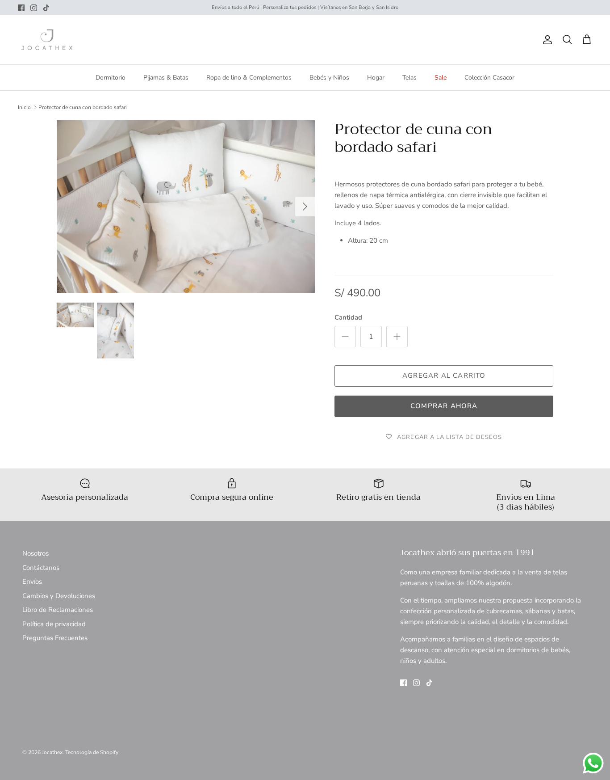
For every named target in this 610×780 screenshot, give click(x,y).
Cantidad (348, 317)
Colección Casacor (489, 77)
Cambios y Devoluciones (58, 595)
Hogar (375, 77)
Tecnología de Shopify (91, 752)
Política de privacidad (54, 624)
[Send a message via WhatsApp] (593, 763)
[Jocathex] (47, 39)
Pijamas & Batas (165, 77)
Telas (409, 77)
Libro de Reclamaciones (57, 609)
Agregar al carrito (444, 375)
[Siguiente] (305, 206)
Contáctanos (40, 567)
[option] (186, 206)
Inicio (24, 107)
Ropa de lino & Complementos (249, 77)
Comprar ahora (444, 405)
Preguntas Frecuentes (55, 637)
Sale (441, 77)
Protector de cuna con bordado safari (82, 107)
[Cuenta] (546, 39)
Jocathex (52, 752)
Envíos (32, 581)
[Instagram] (33, 7)
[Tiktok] (46, 7)
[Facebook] (21, 7)
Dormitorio (110, 77)
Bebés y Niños (329, 77)
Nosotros (35, 553)
